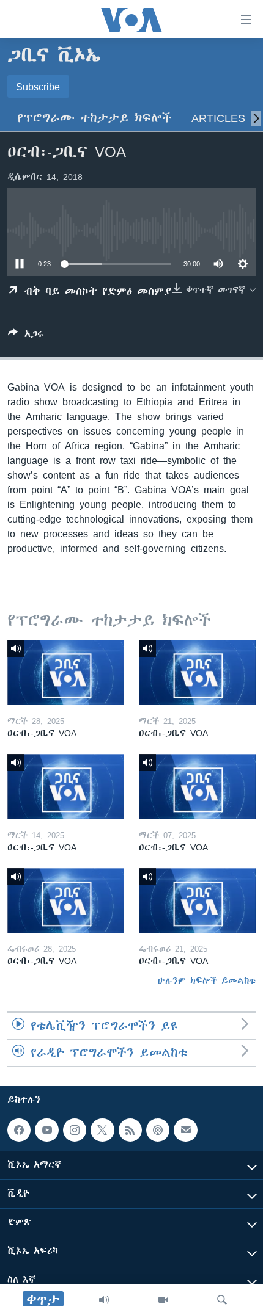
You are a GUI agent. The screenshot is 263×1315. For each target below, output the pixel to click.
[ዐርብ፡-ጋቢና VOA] (65, 672)
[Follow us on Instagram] (74, 1130)
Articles (218, 118)
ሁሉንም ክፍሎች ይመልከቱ (207, 980)
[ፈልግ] (222, 1299)
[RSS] (130, 1130)
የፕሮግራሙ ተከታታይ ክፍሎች (94, 118)
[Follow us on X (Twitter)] (102, 1130)
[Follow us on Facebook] (19, 1130)
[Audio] (104, 1299)
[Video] (163, 1299)
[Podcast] (157, 1130)
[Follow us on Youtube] (46, 1130)
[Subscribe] (185, 1130)
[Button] (26, 336)
